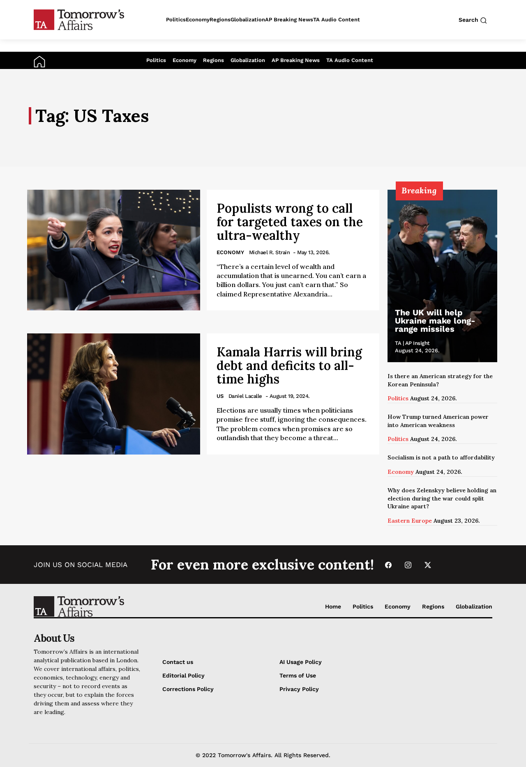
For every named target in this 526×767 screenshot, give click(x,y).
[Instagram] (408, 564)
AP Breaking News (296, 60)
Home (333, 606)
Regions (213, 60)
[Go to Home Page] (39, 61)
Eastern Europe (410, 520)
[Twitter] (427, 564)
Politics (156, 60)
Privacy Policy (299, 689)
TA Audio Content (349, 60)
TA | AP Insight (412, 343)
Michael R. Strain (269, 252)
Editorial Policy (183, 675)
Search (469, 19)
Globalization (248, 60)
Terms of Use (297, 675)
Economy (184, 60)
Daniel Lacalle (245, 396)
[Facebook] (388, 564)
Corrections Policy (188, 689)
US (220, 396)
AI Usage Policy (300, 662)
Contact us (177, 662)
